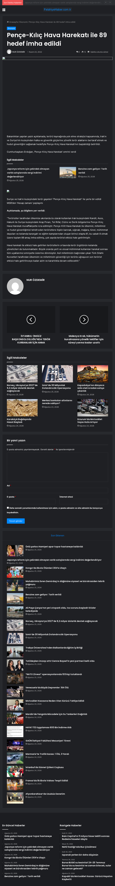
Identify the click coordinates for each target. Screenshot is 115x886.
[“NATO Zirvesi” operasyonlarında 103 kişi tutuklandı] (15, 678)
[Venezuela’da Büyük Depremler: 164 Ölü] (15, 691)
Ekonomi (23, 22)
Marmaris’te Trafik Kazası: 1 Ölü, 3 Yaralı (47, 754)
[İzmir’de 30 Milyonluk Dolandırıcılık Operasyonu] (57, 374)
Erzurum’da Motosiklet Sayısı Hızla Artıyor (89, 421)
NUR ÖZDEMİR (18, 52)
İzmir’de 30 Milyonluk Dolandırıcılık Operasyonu (56, 387)
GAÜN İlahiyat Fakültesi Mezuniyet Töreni (48, 740)
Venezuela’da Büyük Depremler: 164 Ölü (47, 687)
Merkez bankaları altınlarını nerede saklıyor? (57, 402)
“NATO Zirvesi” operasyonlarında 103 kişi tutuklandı (54, 674)
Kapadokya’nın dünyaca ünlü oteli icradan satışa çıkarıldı (90, 388)
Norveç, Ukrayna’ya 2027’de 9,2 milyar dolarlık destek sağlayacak (22, 388)
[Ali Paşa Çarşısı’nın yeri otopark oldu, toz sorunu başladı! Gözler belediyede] (15, 612)
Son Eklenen (57, 535)
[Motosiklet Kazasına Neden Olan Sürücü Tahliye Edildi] (15, 705)
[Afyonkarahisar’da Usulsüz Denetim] (15, 798)
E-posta (11, 497)
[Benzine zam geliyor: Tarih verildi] (68, 172)
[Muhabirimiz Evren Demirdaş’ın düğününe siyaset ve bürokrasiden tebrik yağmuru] (15, 585)
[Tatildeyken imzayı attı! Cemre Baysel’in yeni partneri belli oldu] (15, 665)
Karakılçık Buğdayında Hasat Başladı (19, 421)
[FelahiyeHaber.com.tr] (57, 9)
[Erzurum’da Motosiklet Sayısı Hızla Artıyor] (92, 407)
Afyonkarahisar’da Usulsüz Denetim (45, 793)
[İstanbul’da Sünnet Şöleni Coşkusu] (15, 771)
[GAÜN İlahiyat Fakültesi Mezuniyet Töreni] (15, 744)
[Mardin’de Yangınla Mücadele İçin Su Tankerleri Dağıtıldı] (15, 718)
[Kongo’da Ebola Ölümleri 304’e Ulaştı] (15, 572)
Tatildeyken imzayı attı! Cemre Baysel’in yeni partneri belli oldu (60, 660)
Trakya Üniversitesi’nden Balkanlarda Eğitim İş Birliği (54, 647)
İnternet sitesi (66, 497)
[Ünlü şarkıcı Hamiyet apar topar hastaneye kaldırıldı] (15, 550)
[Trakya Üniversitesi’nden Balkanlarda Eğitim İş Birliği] (15, 651)
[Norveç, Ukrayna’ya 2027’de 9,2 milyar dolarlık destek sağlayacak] (22, 374)
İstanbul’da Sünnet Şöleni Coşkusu (45, 767)
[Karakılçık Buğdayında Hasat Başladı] (22, 407)
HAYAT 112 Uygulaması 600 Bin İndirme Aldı (48, 727)
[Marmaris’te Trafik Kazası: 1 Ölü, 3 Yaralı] (15, 758)
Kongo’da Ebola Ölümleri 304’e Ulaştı (41, 2)
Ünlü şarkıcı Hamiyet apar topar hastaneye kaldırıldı (54, 546)
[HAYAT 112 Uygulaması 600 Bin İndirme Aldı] (15, 731)
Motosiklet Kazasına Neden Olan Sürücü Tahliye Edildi (55, 700)
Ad (9, 485)
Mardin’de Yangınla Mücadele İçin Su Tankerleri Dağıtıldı (56, 714)
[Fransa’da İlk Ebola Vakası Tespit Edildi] (15, 784)
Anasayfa (13, 22)
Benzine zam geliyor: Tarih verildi (43, 594)
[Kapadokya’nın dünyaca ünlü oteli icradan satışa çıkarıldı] (92, 374)
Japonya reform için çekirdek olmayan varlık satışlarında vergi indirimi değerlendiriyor (28, 172)
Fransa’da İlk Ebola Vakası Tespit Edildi (47, 780)
